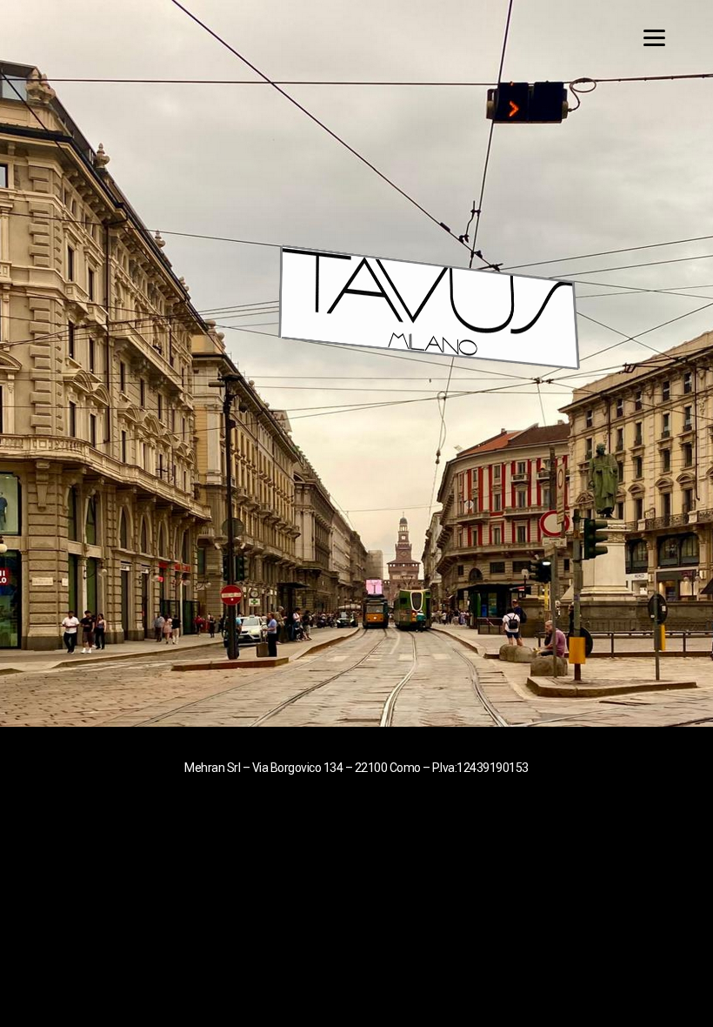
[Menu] (667, 37)
